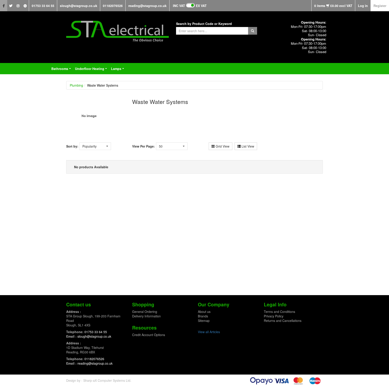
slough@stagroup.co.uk (78, 5)
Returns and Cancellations (282, 320)
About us (204, 311)
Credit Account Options (148, 334)
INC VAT (179, 5)
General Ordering (144, 311)
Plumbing (76, 85)
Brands (203, 316)
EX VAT (201, 5)
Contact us (78, 304)
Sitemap (204, 320)
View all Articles (209, 332)
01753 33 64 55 (43, 5)
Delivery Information (146, 316)
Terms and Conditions (279, 311)
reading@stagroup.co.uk (147, 5)
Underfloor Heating (92, 70)
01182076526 (113, 5)
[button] (95, 146)
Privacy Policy (273, 316)
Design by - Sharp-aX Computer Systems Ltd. (98, 380)
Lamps (118, 70)
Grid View (222, 146)
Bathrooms (62, 70)
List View (247, 146)
